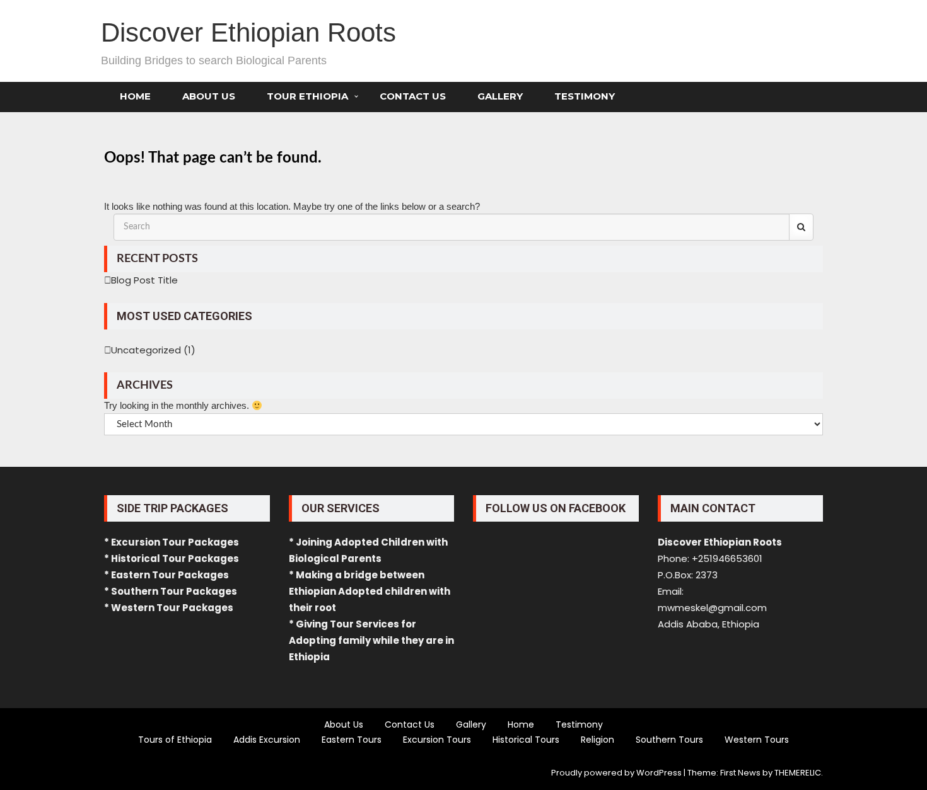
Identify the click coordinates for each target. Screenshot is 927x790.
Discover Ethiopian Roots (248, 32)
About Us (208, 96)
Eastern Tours (352, 739)
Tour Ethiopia (307, 96)
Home (135, 96)
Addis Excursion (266, 739)
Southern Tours (669, 739)
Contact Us (413, 96)
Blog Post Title (144, 280)
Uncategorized (146, 350)
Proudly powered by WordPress (616, 773)
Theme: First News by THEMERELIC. (755, 773)
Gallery (500, 96)
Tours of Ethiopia (175, 739)
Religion (597, 739)
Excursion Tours (437, 739)
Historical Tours (526, 739)
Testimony (584, 96)
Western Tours (757, 739)
